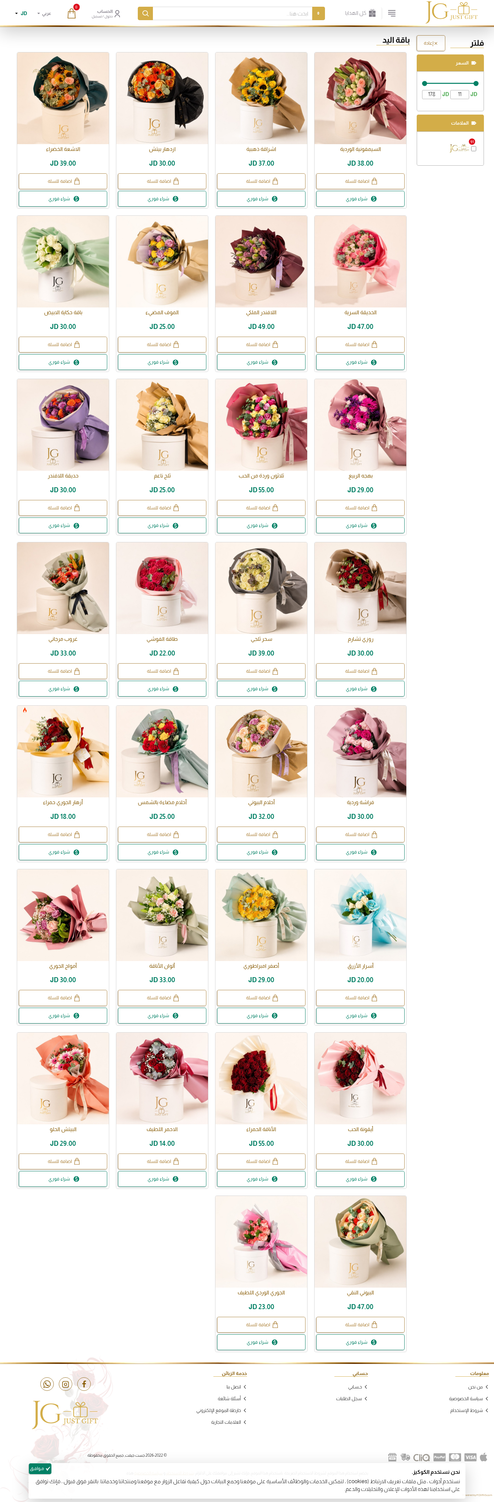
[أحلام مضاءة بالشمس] (162, 751)
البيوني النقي (360, 1292)
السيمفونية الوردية (360, 149)
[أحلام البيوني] (261, 751)
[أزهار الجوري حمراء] (63, 751)
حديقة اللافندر (63, 475)
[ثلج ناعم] (162, 425)
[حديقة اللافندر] (63, 425)
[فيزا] (470, 1457)
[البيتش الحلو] (63, 1078)
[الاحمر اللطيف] (162, 1078)
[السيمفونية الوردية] (360, 98)
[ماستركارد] (455, 1457)
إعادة (429, 43)
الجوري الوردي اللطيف (261, 1292)
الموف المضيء (162, 312)
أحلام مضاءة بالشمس (162, 802)
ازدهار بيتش (162, 149)
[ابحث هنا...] (145, 13)
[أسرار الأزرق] (360, 915)
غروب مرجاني (63, 639)
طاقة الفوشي (162, 639)
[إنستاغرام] (65, 1384)
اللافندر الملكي (261, 312)
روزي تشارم (360, 639)
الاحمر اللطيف (162, 1129)
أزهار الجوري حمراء (63, 802)
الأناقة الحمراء (261, 1129)
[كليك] (421, 1457)
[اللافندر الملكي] (261, 261)
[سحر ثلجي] (261, 588)
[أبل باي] (483, 1457)
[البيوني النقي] (360, 1242)
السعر (462, 63)
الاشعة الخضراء (63, 149)
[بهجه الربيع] (360, 425)
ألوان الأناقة (162, 966)
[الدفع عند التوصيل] (405, 1457)
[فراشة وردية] (360, 751)
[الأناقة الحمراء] (261, 1078)
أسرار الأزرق (360, 966)
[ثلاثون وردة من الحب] (261, 425)
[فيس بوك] (84, 1384)
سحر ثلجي (261, 639)
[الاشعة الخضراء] (63, 98)
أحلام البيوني (261, 802)
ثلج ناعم (162, 475)
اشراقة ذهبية (261, 149)
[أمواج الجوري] (63, 915)
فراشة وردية (360, 802)
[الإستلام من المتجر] (392, 1457)
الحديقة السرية (360, 312)
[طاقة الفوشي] (162, 588)
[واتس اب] (47, 1384)
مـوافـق (37, 1468)
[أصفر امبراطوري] (261, 915)
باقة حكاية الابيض (63, 312)
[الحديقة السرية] (360, 261)
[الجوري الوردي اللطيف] (261, 1242)
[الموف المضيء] (162, 261)
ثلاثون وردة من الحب (261, 475)
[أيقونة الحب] (360, 1078)
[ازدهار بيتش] (162, 98)
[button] (360, 181)
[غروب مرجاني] (63, 588)
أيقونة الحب (360, 1129)
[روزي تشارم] (360, 588)
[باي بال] (440, 1457)
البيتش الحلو (63, 1129)
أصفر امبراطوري (261, 966)
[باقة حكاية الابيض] (63, 261)
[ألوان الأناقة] (162, 915)
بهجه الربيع (360, 475)
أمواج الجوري (63, 966)
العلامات (460, 123)
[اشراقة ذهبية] (261, 98)
